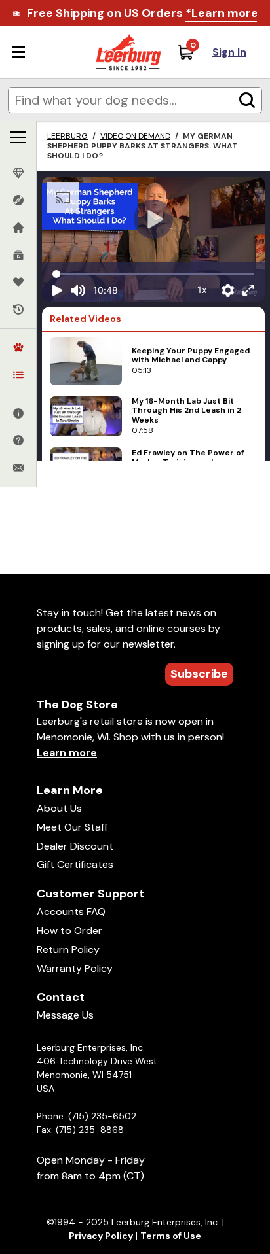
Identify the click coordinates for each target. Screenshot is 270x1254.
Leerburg (67, 136)
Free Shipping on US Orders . (144, 13)
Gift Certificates (75, 864)
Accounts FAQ (71, 911)
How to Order (69, 930)
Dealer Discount (75, 846)
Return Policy (68, 949)
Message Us (65, 1015)
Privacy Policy (101, 1236)
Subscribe (199, 674)
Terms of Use (170, 1236)
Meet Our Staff (72, 827)
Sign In (229, 52)
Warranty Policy (75, 968)
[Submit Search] (247, 100)
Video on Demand (135, 136)
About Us (59, 808)
